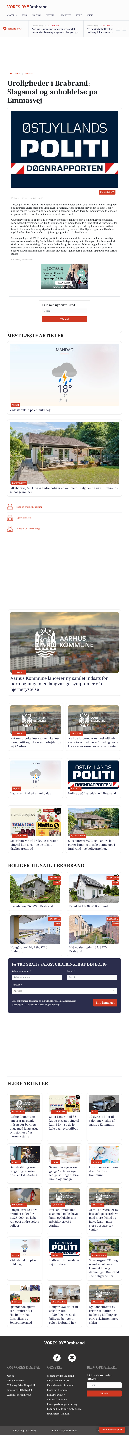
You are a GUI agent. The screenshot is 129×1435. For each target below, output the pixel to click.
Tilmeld (64, 319)
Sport (79, 15)
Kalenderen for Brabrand (60, 1385)
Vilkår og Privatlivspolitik (21, 1385)
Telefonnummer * (21, 971)
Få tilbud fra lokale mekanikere (64, 1409)
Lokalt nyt (65, 15)
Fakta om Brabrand (57, 1390)
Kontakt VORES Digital (19, 1390)
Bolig (24, 15)
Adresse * (17, 984)
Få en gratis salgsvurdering (62, 1404)
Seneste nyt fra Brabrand (60, 1375)
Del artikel (105, 192)
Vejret (90, 15)
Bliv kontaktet (105, 1003)
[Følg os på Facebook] (57, 1358)
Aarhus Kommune (57, 1399)
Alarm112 (12, 15)
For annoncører (15, 1380)
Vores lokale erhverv (58, 1380)
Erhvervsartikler (55, 1394)
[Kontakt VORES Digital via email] (72, 1358)
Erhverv (36, 15)
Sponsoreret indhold (58, 1413)
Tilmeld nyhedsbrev (112, 1429)
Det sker (50, 15)
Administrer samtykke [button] (19, 1394)
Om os (10, 1375)
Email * (71, 971)
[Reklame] (64, 276)
